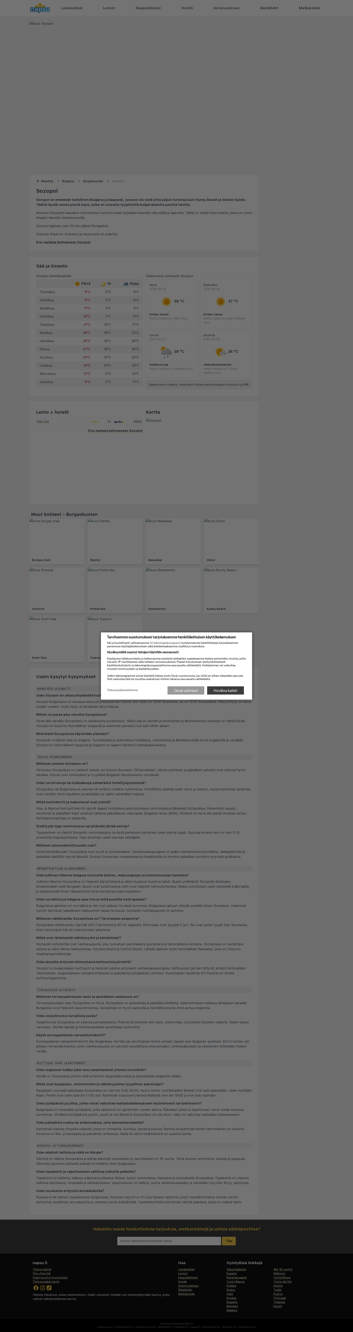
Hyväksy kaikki (225, 690)
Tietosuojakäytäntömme (122, 690)
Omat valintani (186, 690)
